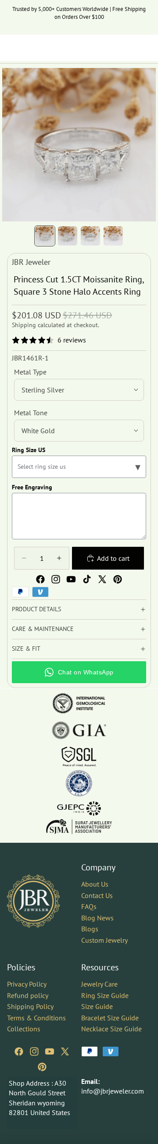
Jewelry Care (99, 984)
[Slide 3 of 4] (90, 236)
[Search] (29, 47)
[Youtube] (71, 579)
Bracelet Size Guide (110, 1017)
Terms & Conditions (36, 1017)
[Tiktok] (87, 579)
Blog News (97, 917)
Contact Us (97, 895)
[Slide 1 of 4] (44, 236)
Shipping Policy (30, 1006)
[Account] (128, 47)
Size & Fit (26, 648)
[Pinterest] (117, 579)
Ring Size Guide (105, 995)
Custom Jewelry (104, 940)
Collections (23, 1029)
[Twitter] (102, 579)
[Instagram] (55, 579)
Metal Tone (30, 412)
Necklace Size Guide (111, 1029)
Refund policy (27, 995)
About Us (94, 884)
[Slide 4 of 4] (113, 236)
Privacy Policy (27, 984)
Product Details (36, 609)
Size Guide (97, 1006)
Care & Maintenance (43, 629)
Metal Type (30, 371)
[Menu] (10, 48)
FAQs (89, 906)
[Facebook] (40, 579)
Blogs (89, 929)
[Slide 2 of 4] (67, 236)
